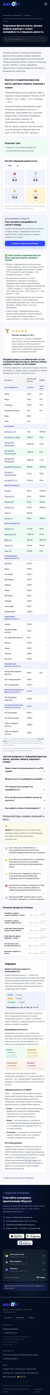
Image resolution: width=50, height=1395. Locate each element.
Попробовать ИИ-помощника (25, 1384)
